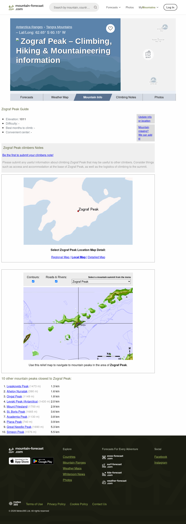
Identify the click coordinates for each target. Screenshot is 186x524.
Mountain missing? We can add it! (145, 132)
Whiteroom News (74, 474)
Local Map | (79, 257)
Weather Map (59, 97)
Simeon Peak (15, 432)
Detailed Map (96, 257)
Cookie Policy (79, 504)
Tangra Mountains (59, 27)
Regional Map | (61, 257)
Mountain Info (92, 97)
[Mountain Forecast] (26, 7)
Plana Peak (14, 422)
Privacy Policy (56, 504)
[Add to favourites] (110, 28)
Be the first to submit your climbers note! (27, 155)
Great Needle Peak (19, 427)
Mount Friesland (17, 406)
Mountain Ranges (74, 462)
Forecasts (112, 7)
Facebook (160, 457)
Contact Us (99, 504)
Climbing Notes (126, 97)
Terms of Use (34, 504)
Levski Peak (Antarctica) (22, 401)
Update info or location (145, 118)
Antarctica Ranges (29, 27)
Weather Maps (72, 468)
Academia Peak (17, 416)
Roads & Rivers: (56, 277)
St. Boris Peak (16, 411)
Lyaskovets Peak (18, 386)
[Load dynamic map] (148, 54)
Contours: (33, 277)
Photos (130, 7)
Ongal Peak (14, 396)
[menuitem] (26, 97)
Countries (69, 457)
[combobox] (74, 7)
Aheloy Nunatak (17, 391)
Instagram (160, 462)
